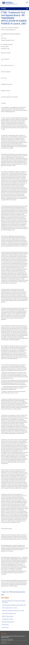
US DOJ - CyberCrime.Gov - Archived (9, 607)
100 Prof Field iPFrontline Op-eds (9, 613)
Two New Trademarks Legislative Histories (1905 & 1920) (14, 605)
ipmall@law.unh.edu (5, 641)
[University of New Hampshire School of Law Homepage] (14, 3)
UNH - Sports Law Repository (8, 621)
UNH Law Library (5, 624)
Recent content (5, 627)
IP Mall (3, 9)
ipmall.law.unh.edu (17, 640)
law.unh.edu (24, 640)
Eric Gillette (9, 642)
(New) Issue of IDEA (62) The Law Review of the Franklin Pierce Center (13, 601)
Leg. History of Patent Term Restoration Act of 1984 (13, 610)
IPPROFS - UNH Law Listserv (8, 616)
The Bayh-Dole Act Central (7, 619)
